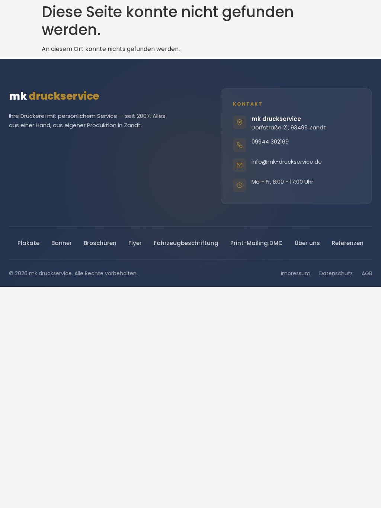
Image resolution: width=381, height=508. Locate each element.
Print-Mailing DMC (256, 243)
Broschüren (100, 243)
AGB (367, 273)
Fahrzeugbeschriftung (186, 243)
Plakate (28, 243)
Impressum (295, 273)
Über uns (307, 243)
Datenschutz (336, 273)
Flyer (135, 243)
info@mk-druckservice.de (287, 161)
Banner (61, 243)
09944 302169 (270, 141)
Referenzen (348, 243)
